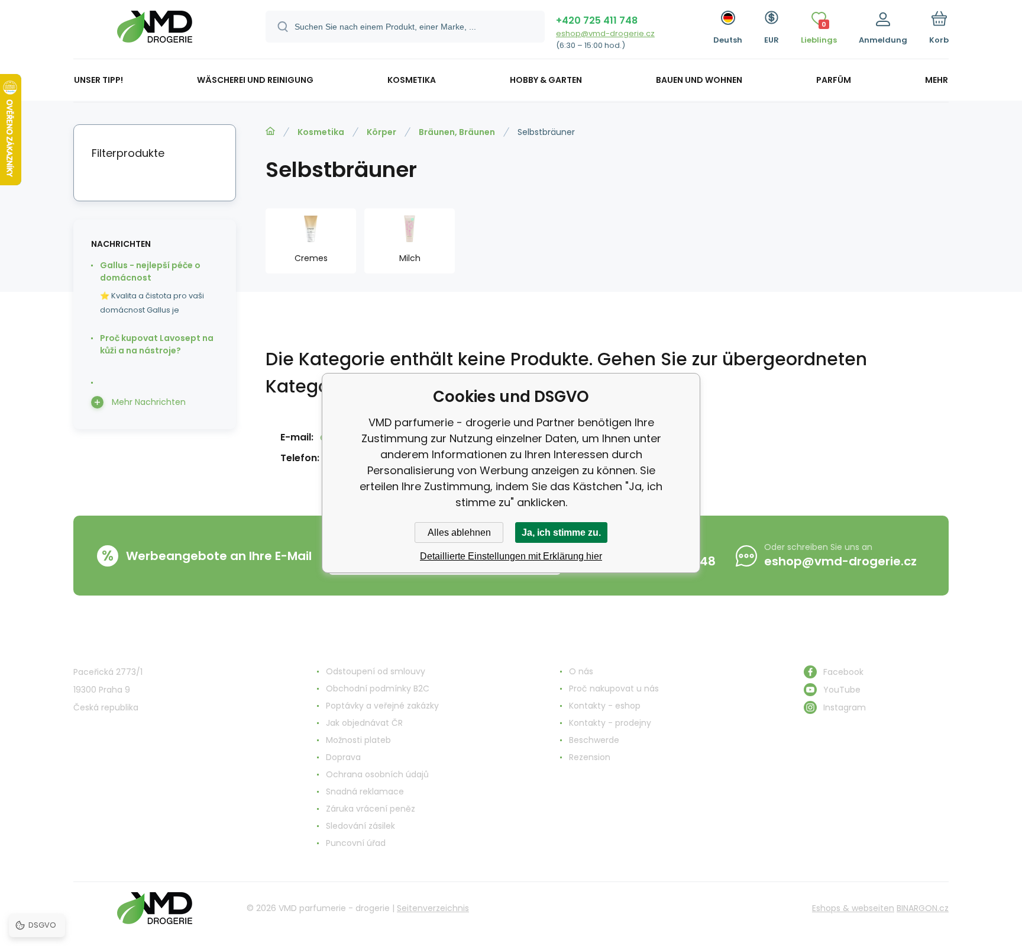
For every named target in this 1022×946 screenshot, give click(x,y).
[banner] (154, 31)
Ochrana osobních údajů (377, 774)
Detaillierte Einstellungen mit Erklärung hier (511, 556)
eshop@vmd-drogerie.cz (605, 33)
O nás (581, 671)
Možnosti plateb (358, 740)
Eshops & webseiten (853, 908)
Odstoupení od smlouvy (375, 671)
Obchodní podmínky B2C (377, 688)
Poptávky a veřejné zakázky (382, 706)
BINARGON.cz (923, 908)
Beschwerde (594, 740)
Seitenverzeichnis (433, 908)
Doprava (343, 757)
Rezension (589, 757)
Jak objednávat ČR (364, 723)
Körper (381, 132)
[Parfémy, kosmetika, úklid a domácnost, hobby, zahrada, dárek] (270, 131)
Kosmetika (320, 132)
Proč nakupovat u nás (614, 688)
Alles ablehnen (459, 532)
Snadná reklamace (365, 791)
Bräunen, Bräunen (457, 132)
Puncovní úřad (356, 843)
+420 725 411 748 (597, 20)
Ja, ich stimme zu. (561, 532)
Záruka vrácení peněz (370, 809)
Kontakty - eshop (605, 706)
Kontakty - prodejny (610, 723)
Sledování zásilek (360, 826)
